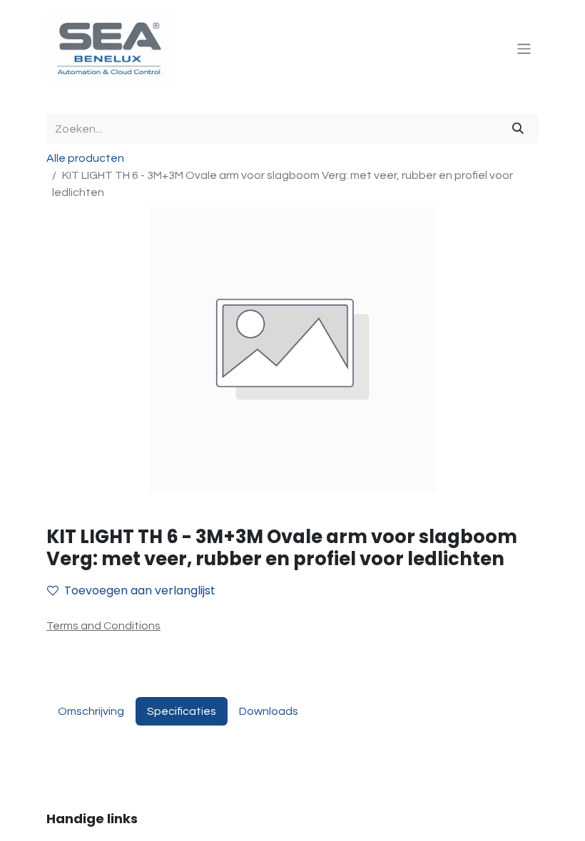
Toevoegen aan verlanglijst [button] (139, 590)
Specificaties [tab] (181, 711)
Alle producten (85, 158)
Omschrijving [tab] (91, 711)
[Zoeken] (518, 129)
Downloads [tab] (268, 711)
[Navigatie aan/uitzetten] (524, 48)
